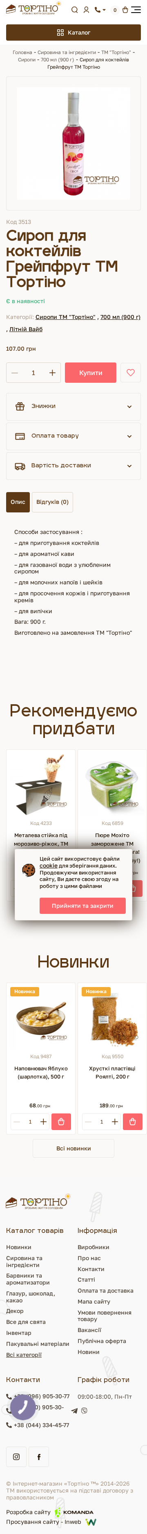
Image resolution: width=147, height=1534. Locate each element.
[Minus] (16, 1122)
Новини (89, 1351)
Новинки (18, 1246)
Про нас (89, 1257)
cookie (49, 865)
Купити (90, 373)
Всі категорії (24, 1354)
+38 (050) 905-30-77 (39, 1410)
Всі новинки (73, 1148)
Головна (22, 52)
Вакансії (89, 1329)
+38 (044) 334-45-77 (41, 1425)
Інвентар (18, 1332)
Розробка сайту (28, 1511)
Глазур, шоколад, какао (30, 1297)
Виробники (93, 1246)
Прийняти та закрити (83, 905)
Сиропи (27, 59)
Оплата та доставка (106, 1290)
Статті (86, 1279)
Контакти (91, 1268)
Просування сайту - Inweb (43, 1522)
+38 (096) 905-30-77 (41, 1396)
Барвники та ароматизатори (28, 1279)
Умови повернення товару (104, 1316)
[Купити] (133, 888)
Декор (15, 1310)
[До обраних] (130, 372)
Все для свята (26, 1321)
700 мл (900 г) (57, 59)
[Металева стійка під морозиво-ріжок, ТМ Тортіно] (41, 784)
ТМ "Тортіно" (116, 52)
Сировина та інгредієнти (67, 52)
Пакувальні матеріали (37, 1343)
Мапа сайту (94, 1301)
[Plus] (43, 1122)
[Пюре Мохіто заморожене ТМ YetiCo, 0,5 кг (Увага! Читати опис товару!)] (112, 784)
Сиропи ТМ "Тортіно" (66, 316)
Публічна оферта (102, 1340)
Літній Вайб (25, 328)
